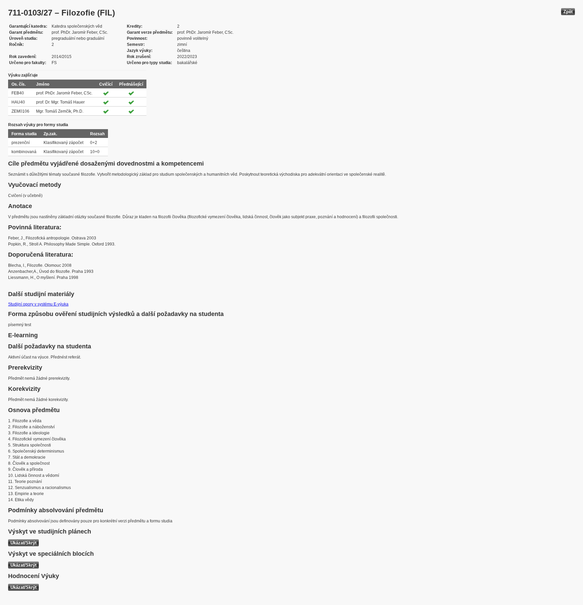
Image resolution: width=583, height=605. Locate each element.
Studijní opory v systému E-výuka (38, 304)
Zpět (568, 11)
